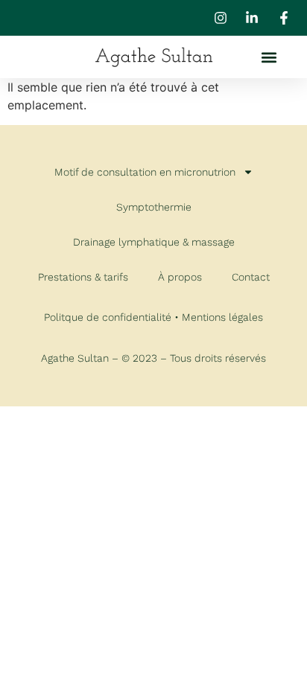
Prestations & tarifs (83, 277)
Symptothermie (154, 207)
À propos (180, 277)
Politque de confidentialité (107, 317)
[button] (268, 57)
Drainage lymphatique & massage (154, 242)
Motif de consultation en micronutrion (144, 172)
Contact (251, 277)
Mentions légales (222, 317)
